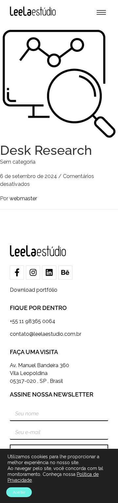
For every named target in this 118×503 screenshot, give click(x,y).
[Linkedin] (49, 273)
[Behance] (65, 273)
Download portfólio (33, 290)
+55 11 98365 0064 (32, 321)
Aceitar (19, 492)
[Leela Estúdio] (33, 11)
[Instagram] (33, 273)
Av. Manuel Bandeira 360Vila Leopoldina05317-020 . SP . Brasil (39, 373)
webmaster (23, 198)
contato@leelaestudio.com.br (45, 334)
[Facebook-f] (17, 273)
